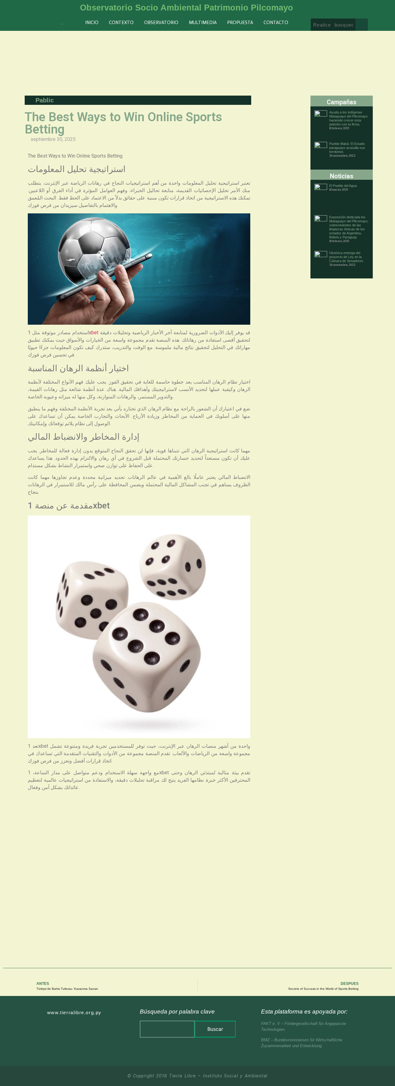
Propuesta (240, 22)
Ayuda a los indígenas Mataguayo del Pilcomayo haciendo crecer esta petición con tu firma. (348, 118)
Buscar (215, 1029)
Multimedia (203, 22)
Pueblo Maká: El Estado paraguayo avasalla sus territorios (347, 148)
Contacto (276, 22)
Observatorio (161, 22)
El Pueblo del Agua (343, 185)
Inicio (91, 22)
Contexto (121, 22)
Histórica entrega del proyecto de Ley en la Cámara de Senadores (346, 257)
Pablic (44, 100)
